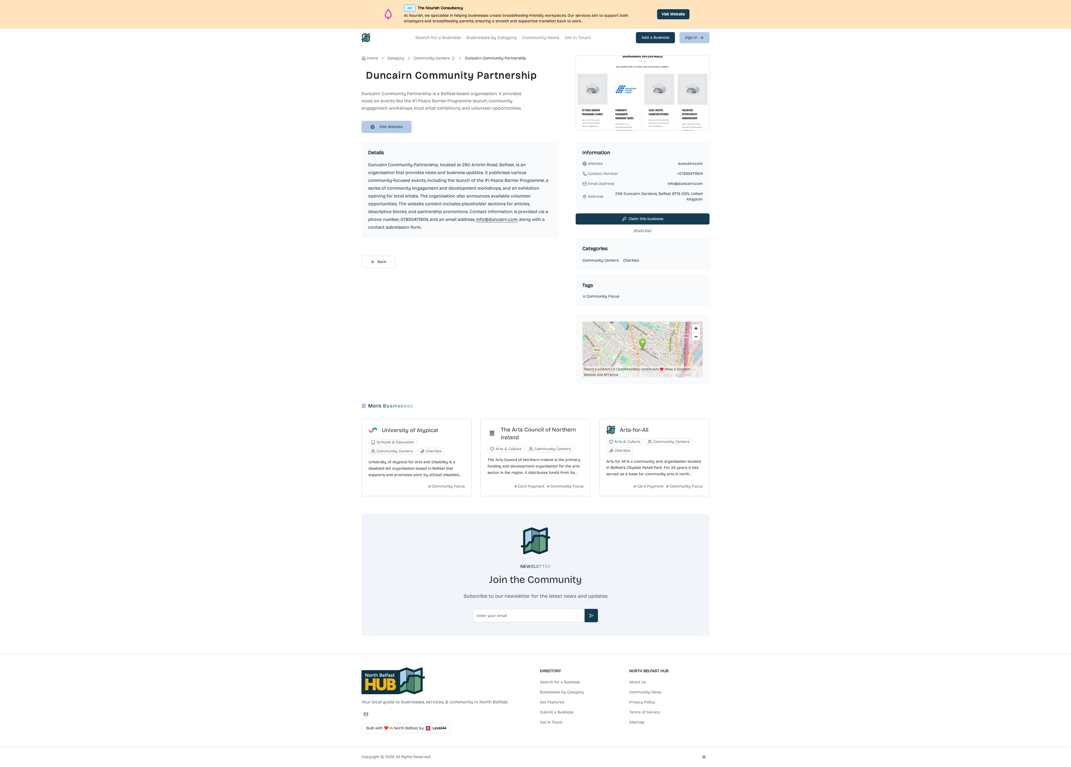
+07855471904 (690, 173)
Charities (631, 260)
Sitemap (637, 722)
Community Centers (432, 58)
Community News (540, 37)
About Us (637, 682)
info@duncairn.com (496, 219)
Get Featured (552, 702)
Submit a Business (556, 712)
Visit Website (673, 14)
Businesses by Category (491, 37)
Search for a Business (438, 37)
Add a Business (655, 37)
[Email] (365, 714)
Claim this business (646, 218)
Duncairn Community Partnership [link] (495, 58)
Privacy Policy (642, 702)
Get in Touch (578, 37)
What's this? (643, 230)
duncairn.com (690, 163)
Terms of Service (644, 712)
